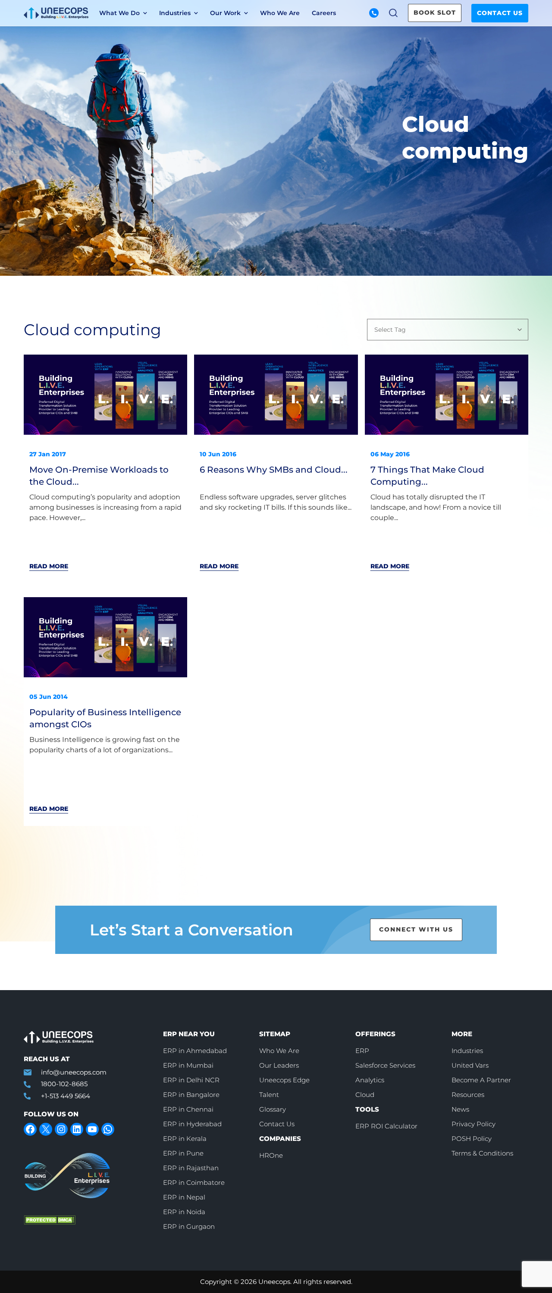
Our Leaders (279, 1065)
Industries (467, 1051)
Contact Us (500, 13)
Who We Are (280, 13)
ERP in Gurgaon (189, 1226)
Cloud (364, 1094)
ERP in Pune (183, 1153)
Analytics (369, 1080)
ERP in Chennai (188, 1109)
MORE (462, 1034)
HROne (271, 1155)
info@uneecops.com (74, 1072)
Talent (269, 1094)
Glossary (272, 1109)
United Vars (470, 1065)
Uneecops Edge (284, 1080)
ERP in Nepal (184, 1197)
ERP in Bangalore (191, 1094)
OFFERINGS (375, 1034)
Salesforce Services (385, 1065)
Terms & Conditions (482, 1153)
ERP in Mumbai (188, 1065)
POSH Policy (472, 1138)
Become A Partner (481, 1080)
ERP (362, 1051)
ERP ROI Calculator (386, 1126)
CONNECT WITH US (416, 929)
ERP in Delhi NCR (191, 1080)
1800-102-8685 (64, 1084)
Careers (324, 13)
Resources (468, 1094)
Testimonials (295, 50)
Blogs (145, 50)
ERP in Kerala (185, 1138)
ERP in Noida (184, 1212)
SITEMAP (274, 1034)
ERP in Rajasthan (191, 1168)
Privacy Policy (474, 1124)
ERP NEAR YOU (189, 1034)
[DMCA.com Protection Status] (87, 1219)
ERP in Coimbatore (194, 1182)
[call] (374, 13)
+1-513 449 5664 (65, 1096)
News (424, 50)
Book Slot (435, 12)
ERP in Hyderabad (192, 1124)
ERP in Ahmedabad (195, 1051)
